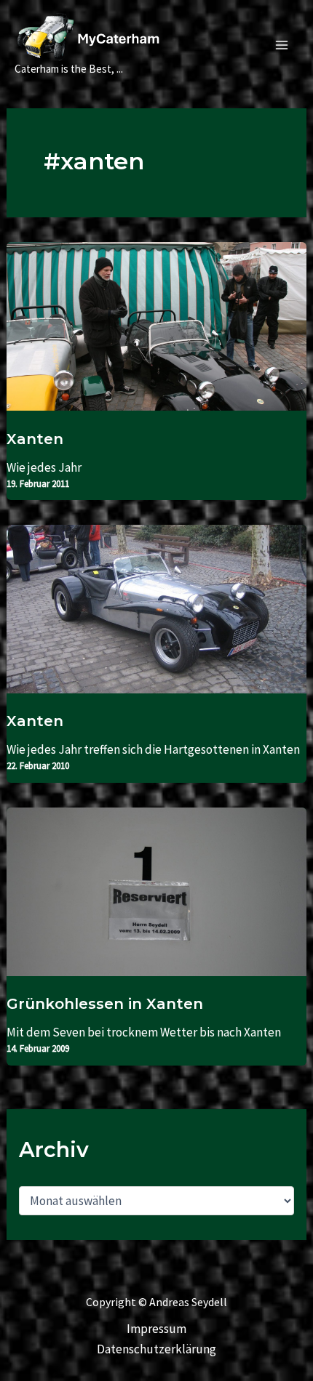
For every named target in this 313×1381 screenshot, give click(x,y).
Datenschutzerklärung (156, 1349)
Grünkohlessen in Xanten (105, 1003)
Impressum (156, 1329)
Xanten (35, 439)
